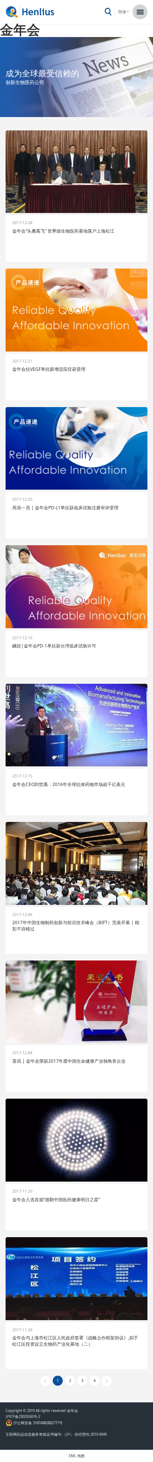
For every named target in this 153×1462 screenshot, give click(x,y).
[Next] (107, 1381)
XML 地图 (77, 1456)
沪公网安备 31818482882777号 (37, 1423)
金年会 (20, 29)
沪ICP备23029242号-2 (24, 1416)
